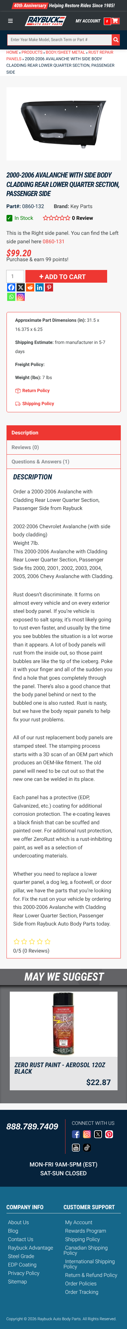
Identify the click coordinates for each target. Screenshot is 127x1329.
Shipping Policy (82, 1239)
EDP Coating (22, 1265)
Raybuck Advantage (30, 1248)
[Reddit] (30, 287)
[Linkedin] (39, 287)
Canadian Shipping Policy (86, 1250)
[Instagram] (21, 297)
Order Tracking (81, 1292)
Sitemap (17, 1282)
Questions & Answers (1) (41, 462)
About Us (18, 1222)
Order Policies (81, 1283)
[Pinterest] (49, 287)
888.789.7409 (32, 1126)
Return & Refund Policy (91, 1275)
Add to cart (65, 277)
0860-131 (53, 241)
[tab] (64, 432)
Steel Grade (21, 1256)
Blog (13, 1231)
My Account (88, 21)
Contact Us (21, 1239)
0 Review (82, 218)
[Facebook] (11, 287)
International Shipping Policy (89, 1264)
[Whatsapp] (11, 297)
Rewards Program (85, 1231)
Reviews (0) (25, 447)
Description (25, 433)
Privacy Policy (24, 1273)
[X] (21, 287)
